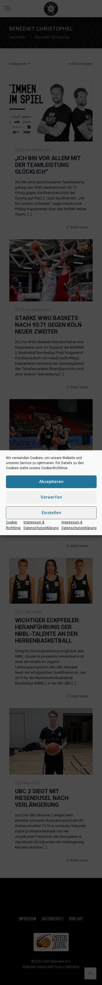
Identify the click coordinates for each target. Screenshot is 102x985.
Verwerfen (51, 497)
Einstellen (51, 512)
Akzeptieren (51, 481)
